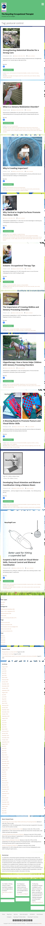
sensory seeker (33, 130)
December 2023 (5, 735)
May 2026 (4, 673)
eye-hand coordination (19, 286)
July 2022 (4, 772)
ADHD (10, 127)
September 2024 (5, 716)
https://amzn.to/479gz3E (22, 894)
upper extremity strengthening (27, 445)
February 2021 (5, 797)
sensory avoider (23, 129)
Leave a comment (31, 56)
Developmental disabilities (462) (8, 609)
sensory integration (36, 129)
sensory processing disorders (14, 190)
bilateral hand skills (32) (6, 629)
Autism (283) (3, 615)
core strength (9, 75)
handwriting (22, 237)
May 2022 (4, 776)
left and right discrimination (19, 330)
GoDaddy (39, 923)
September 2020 (5, 804)
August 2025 (5, 692)
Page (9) (2, 604)
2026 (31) (3, 635)
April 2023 (4, 752)
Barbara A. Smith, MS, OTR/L (19, 56)
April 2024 (4, 727)
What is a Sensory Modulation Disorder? (21, 106)
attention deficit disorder (14, 235)
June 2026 (4, 671)
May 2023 (4, 750)
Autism (8, 73)
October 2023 (5, 739)
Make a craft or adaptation (12, 234)
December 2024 (5, 709)
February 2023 (5, 757)
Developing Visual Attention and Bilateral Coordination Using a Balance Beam (21, 483)
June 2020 (4, 808)
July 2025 (4, 694)
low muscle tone (17, 189)
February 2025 (5, 705)
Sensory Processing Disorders (12, 126)
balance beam (10, 507)
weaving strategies (16, 447)
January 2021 (5, 800)
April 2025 (4, 701)
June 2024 (4, 722)
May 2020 (4, 810)
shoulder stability (14, 238)
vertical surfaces (36, 238)
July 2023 (4, 746)
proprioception (16, 129)
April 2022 (4, 778)
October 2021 (5, 791)
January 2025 (5, 707)
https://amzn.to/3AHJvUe (37, 902)
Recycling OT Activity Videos (19, 917)
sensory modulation (6, 130)
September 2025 (5, 690)
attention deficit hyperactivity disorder (19, 127)
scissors (10, 287)
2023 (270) (3, 642)
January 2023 (5, 759)
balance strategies (16, 507)
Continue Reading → (8, 70)
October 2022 (5, 765)
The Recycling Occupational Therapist (18, 14)
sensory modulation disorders (16, 130)
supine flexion (9, 77)
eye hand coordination (11, 237)
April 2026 (4, 675)
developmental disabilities (33, 235)
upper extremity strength (27, 238)
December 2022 (5, 761)
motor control (37, 286)
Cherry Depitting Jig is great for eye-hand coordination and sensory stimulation (19, 656)
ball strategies (10, 587)
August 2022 (5, 770)
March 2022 (4, 780)
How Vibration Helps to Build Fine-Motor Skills (12, 829)
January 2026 (5, 681)
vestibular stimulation (24, 190)
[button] (43, 3)
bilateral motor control (24, 235)
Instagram (9, 917)
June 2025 (4, 696)
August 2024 (5, 718)
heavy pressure (35, 127)
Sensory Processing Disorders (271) (8, 617)
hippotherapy (22, 384)
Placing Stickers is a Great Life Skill (9, 652)
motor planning (23, 189)
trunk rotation (33, 330)
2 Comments (28, 110)
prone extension (33, 75)
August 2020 (5, 806)
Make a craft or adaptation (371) (8, 611)
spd (37, 130)
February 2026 (5, 679)
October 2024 (5, 714)
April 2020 (4, 812)
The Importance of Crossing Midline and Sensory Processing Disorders (21, 308)
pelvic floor (21, 75)
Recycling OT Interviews (33, 917)
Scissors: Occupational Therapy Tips (19, 265)
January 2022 (5, 785)
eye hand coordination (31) (6, 631)
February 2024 (5, 731)
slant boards (20, 238)
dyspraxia (4, 237)
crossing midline (10, 330)
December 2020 (5, 802)
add (8, 127)
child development (13, 73)
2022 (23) (3, 644)
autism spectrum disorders (12, 385)
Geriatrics (29, 73)
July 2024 (4, 720)
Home (3, 914)
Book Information (24, 914)
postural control (27, 75)
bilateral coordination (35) (6, 624)
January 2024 (5, 733)
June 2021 (4, 795)
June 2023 (4, 748)
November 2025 (5, 686)
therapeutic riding (10, 387)
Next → (27, 593)
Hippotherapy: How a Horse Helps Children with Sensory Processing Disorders (22, 363)
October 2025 (5, 688)
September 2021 (5, 793)
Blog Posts (9, 914)
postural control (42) (5, 622)
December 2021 (5, 787)
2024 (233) (3, 640)
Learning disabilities (24, 285)
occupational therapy (21, 234)
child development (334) (6, 613)
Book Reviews (40, 914)
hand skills (18, 237)
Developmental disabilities (22, 73)
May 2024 (4, 724)
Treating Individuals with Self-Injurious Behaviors (13, 834)
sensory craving (29, 129)
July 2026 (4, 669)
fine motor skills (27, 286)
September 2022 (5, 767)
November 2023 (5, 737)
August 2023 (5, 744)
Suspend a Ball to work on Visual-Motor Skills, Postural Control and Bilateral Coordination (20, 562)
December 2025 (5, 684)
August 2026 (5, 666)
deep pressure (29, 127)
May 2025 (4, 699)
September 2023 (5, 742)
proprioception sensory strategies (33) (9, 626)
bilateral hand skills (10, 286)
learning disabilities (28, 237)
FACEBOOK (32, 914)
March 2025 (4, 703)
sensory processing (26, 130)
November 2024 (5, 712)
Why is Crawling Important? (15, 168)
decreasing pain (16, 75)
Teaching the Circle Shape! (8, 654)
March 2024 (4, 729)
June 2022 (4, 774)
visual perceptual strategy (7, 447)
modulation (5, 129)
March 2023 (4, 755)
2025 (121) (3, 638)
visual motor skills (37, 445)
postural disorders (36, 189)
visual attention (38, 507)
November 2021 (5, 789)
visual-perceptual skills (7, 588)
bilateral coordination (11, 445)
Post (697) (3, 602)
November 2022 (5, 763)
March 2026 (4, 677)
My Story (16, 914)
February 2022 (5, 782)
